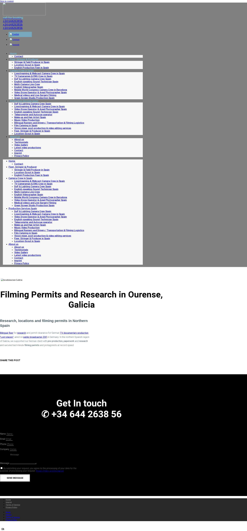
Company (5, 449)
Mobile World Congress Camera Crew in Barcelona (40, 89)
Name (3, 433)
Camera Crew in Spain (22, 70)
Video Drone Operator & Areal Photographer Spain (40, 92)
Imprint (18, 153)
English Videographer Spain (28, 87)
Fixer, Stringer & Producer (24, 59)
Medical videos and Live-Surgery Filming (35, 95)
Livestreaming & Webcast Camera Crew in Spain (39, 73)
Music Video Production (27, 120)
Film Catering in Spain (25, 125)
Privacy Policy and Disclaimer (50, 471)
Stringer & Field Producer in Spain (31, 62)
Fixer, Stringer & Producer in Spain (32, 131)
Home (13, 53)
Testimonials (21, 142)
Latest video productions (27, 147)
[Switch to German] (14, 39)
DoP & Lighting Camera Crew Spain (32, 79)
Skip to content (7, 1)
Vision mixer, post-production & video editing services (42, 128)
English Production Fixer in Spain (31, 67)
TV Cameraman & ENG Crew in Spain (33, 76)
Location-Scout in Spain (27, 65)
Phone (3, 444)
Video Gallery (21, 145)
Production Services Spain (24, 100)
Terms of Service (13, 505)
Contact (18, 56)
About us (15, 136)
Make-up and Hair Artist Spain (30, 117)
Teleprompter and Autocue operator (33, 114)
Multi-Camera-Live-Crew (27, 84)
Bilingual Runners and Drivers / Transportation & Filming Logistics (49, 122)
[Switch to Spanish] (14, 44)
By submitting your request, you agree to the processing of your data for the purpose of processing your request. (38, 469)
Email (3, 439)
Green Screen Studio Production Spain (34, 98)
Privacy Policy (21, 155)
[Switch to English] (14, 34)
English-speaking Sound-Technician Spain (36, 81)
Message (5, 463)
